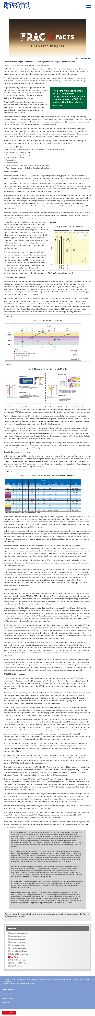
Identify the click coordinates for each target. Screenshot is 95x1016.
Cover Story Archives (18, 948)
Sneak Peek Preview (17, 936)
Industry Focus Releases (19, 933)
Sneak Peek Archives (18, 939)
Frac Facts (14, 957)
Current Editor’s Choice (18, 951)
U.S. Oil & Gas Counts (18, 960)
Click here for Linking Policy (25, 984)
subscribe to (73, 914)
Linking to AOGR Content (19, 963)
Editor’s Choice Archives (19, 954)
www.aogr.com (20, 916)
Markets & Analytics (17, 942)
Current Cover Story (17, 945)
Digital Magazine (16, 966)
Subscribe (8, 1013)
